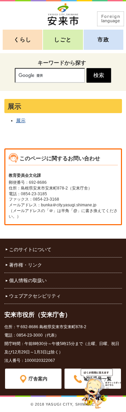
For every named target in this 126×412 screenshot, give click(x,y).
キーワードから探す (62, 63)
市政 (103, 39)
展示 (21, 120)
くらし (23, 39)
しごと (63, 39)
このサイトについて (30, 249)
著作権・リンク (25, 265)
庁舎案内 (38, 378)
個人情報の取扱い (28, 280)
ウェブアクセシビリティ (35, 296)
